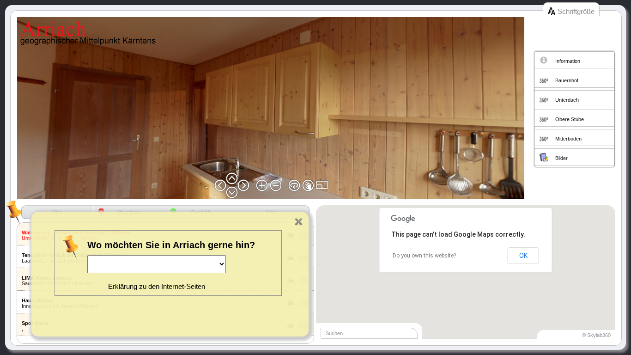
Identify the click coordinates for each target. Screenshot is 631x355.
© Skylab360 (596, 335)
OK (523, 255)
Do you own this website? (424, 255)
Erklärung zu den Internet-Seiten (156, 286)
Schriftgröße (576, 11)
